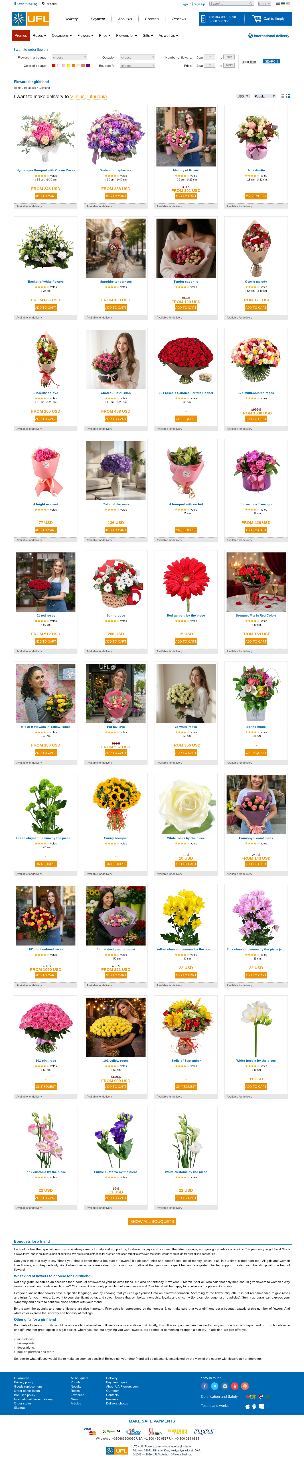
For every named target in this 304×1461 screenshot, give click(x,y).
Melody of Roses (186, 170)
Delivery (112, 1378)
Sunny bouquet (116, 838)
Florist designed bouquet (116, 949)
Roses (75, 1390)
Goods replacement (28, 1386)
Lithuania (97, 96)
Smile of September (186, 1060)
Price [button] (103, 35)
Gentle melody (256, 281)
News (75, 1399)
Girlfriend (44, 87)
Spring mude (256, 726)
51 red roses (45, 615)
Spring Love (116, 615)
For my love (116, 726)
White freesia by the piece (256, 1060)
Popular (76, 1382)
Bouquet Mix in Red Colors (256, 615)
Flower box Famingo (256, 504)
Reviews (112, 1399)
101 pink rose (46, 1060)
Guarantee (21, 1378)
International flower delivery (33, 1399)
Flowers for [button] (125, 35)
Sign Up (199, 4)
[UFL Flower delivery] (30, 19)
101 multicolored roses (45, 949)
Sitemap (20, 1407)
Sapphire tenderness (116, 281)
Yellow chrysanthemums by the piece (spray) (185, 949)
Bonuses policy (24, 1395)
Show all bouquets (152, 1221)
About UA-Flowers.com (122, 1386)
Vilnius (77, 96)
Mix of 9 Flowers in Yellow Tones (46, 726)
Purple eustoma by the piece (116, 1171)
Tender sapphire (186, 281)
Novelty (76, 1386)
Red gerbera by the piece (186, 615)
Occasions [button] (60, 35)
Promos (21, 35)
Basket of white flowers (46, 281)
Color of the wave (116, 504)
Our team (113, 1390)
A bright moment (45, 504)
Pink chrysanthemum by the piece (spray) (256, 949)
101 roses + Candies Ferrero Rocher (186, 392)
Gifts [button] (147, 35)
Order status (23, 1403)
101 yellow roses (116, 1060)
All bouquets (79, 1378)
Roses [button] (38, 35)
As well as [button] (167, 35)
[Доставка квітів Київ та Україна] (283, 3)
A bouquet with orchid (186, 504)
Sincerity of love (45, 392)
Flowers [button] (84, 35)
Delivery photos (117, 1403)
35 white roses (186, 726)
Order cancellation (27, 1390)
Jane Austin (256, 170)
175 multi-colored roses (256, 392)
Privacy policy (23, 1382)
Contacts (112, 1395)
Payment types (116, 1382)
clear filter (249, 61)
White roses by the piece (186, 838)
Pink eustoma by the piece (46, 1171)
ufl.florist (51, 4)
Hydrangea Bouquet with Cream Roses (45, 170)
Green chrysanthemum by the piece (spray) (45, 838)
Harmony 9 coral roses (256, 838)
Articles (76, 1403)
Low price (77, 1395)
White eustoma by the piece (186, 1171)
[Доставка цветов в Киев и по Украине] (278, 3)
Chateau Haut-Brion (116, 392)
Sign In (186, 4)
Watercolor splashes (115, 170)
